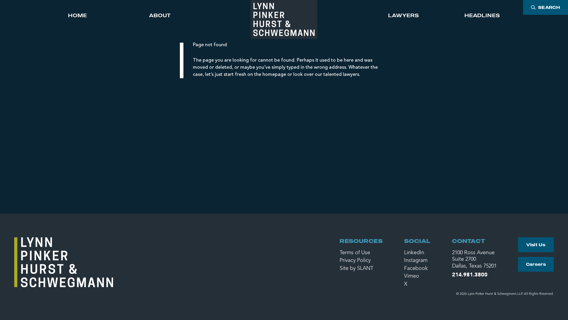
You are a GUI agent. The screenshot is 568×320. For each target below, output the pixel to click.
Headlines (482, 15)
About (160, 15)
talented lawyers (341, 74)
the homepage (270, 74)
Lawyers (403, 15)
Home (77, 15)
